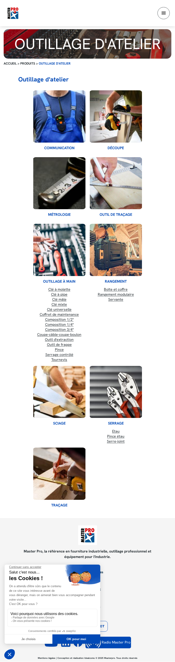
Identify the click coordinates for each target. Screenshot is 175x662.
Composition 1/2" (59, 319)
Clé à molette (59, 289)
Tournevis (59, 359)
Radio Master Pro (115, 642)
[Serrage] (115, 392)
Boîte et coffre (116, 289)
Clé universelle (59, 309)
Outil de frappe (59, 344)
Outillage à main (59, 281)
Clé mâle (59, 299)
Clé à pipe (59, 294)
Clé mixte (59, 304)
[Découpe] (115, 116)
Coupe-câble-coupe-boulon (59, 334)
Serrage (116, 423)
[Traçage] (59, 474)
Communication (59, 148)
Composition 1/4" (59, 324)
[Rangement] (115, 250)
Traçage (59, 505)
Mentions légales (46, 658)
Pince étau (115, 436)
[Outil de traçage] (115, 183)
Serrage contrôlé (59, 354)
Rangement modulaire (116, 294)
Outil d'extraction (59, 339)
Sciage (59, 423)
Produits (27, 63)
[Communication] (59, 116)
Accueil (10, 63)
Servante (115, 299)
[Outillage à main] (59, 250)
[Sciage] (59, 392)
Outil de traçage (116, 214)
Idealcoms (89, 658)
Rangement (116, 281)
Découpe (116, 148)
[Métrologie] (59, 183)
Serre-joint (116, 441)
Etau (116, 431)
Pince (59, 349)
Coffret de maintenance (59, 314)
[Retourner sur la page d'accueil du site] (13, 12)
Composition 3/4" (59, 329)
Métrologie (59, 214)
